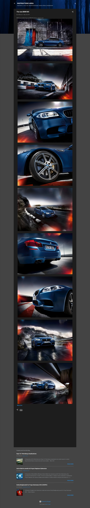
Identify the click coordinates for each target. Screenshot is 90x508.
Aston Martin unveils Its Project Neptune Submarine (32, 468)
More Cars (19, 405)
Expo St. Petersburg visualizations (26, 453)
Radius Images (48, 504)
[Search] (75, 4)
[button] (72, 12)
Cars (21, 410)
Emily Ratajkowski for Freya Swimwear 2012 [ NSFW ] (32, 485)
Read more (70, 464)
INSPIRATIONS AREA (25, 3)
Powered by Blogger (46, 501)
